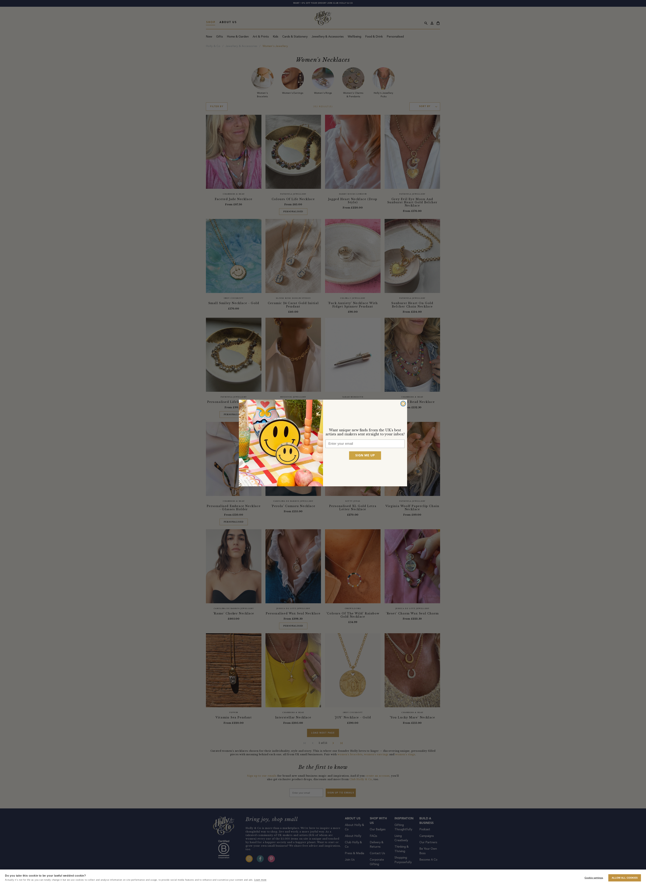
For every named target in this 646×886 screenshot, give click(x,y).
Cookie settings (594, 878)
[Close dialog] (403, 403)
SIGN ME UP (365, 455)
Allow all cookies (625, 878)
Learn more (260, 880)
